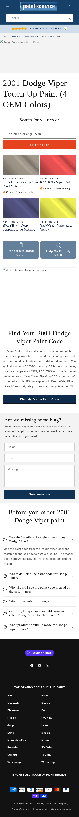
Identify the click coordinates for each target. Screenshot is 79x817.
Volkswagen (15, 762)
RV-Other (47, 747)
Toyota (46, 754)
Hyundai (47, 717)
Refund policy (61, 803)
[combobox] (39, 18)
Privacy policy (44, 803)
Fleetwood (14, 710)
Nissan (46, 740)
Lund (10, 732)
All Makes (16, 36)
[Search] (69, 18)
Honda (11, 717)
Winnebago (49, 762)
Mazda (45, 732)
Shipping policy (40, 809)
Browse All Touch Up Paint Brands (39, 774)
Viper (49, 36)
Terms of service (20, 809)
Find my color (39, 144)
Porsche (12, 747)
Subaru (12, 754)
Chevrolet (13, 702)
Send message (39, 494)
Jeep (10, 725)
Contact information (61, 809)
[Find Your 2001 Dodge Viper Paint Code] (39, 294)
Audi (10, 695)
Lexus (45, 725)
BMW (44, 695)
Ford (44, 710)
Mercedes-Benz (17, 740)
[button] (7, 7)
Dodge (45, 702)
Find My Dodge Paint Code (39, 399)
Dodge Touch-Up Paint (34, 36)
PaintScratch (25, 803)
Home (5, 36)
